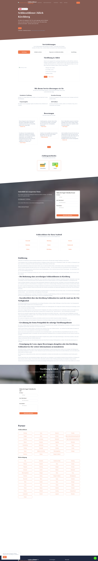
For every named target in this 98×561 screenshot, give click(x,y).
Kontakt (65, 2)
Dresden (72, 433)
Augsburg (57, 442)
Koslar (70, 249)
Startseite (39, 2)
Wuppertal (25, 466)
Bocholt (41, 493)
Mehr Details (50, 76)
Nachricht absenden (67, 215)
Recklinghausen (73, 475)
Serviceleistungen (47, 2)
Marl (41, 484)
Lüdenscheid (25, 493)
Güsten (27, 249)
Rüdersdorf (57, 439)
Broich (49, 245)
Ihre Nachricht (59, 205)
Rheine (41, 487)
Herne (57, 472)
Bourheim (28, 245)
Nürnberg (41, 466)
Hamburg (73, 460)
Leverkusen (41, 439)
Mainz (57, 445)
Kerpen (25, 496)
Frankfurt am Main (57, 460)
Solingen (72, 451)
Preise (61, 2)
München (25, 463)
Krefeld (41, 469)
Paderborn (25, 454)
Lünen (25, 484)
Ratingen (72, 481)
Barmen (70, 240)
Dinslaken (73, 493)
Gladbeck (57, 487)
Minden (72, 484)
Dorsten (25, 490)
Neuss (73, 472)
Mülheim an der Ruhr (41, 451)
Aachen (72, 448)
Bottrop (41, 454)
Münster (25, 442)
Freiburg (25, 448)
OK (4, 557)
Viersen (25, 487)
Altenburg (49, 240)
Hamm (25, 451)
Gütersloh (73, 478)
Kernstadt (28, 240)
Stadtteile (56, 2)
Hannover (57, 433)
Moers (41, 478)
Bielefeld (41, 463)
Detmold (41, 490)
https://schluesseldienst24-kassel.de (73, 439)
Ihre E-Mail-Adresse (60, 200)
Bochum (56, 436)
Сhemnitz (57, 448)
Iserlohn (41, 481)
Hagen (73, 445)
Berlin (41, 436)
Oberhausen (41, 445)
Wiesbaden (73, 442)
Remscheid (25, 478)
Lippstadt (57, 493)
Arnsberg (57, 490)
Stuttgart (25, 436)
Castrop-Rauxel (73, 490)
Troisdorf (72, 487)
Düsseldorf (41, 460)
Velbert (57, 484)
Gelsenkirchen (25, 445)
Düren (57, 481)
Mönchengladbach (57, 451)
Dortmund (25, 469)
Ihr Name (58, 194)
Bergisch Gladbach (57, 454)
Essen (41, 433)
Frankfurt (25, 439)
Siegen (57, 478)
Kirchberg (49, 249)
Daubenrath (70, 245)
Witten (25, 481)
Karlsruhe (41, 442)
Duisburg (25, 433)
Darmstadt (41, 448)
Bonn (57, 463)
